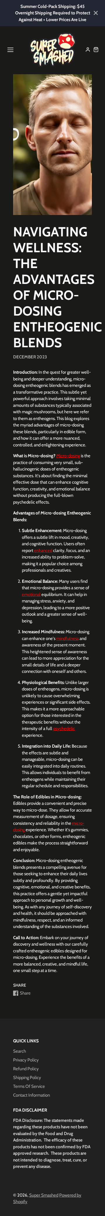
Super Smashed (43, 1195)
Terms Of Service (29, 1086)
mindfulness (67, 638)
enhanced (43, 550)
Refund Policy (26, 1068)
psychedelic (64, 728)
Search (19, 1051)
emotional (31, 594)
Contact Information (31, 1095)
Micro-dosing (68, 455)
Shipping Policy (27, 1077)
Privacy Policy (26, 1060)
